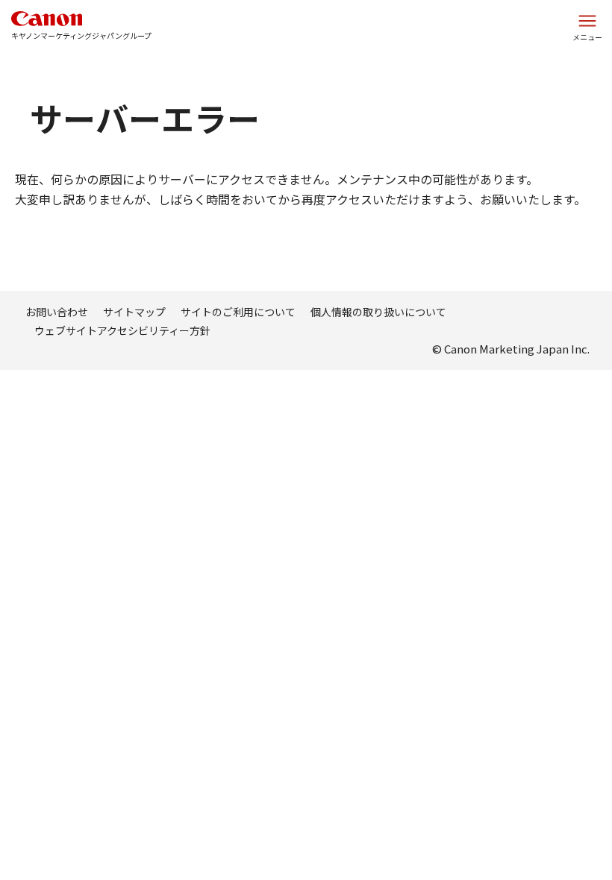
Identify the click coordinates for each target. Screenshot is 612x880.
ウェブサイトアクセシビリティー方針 (122, 330)
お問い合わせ (56, 311)
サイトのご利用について (238, 311)
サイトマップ (134, 311)
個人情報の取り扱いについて (378, 311)
